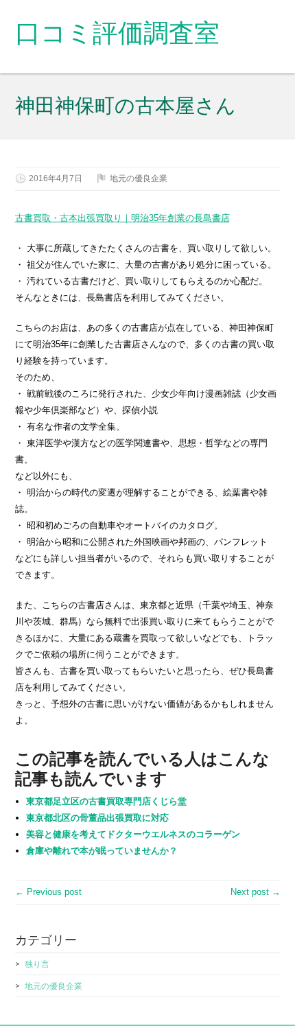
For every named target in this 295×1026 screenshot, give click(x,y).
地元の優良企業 (138, 178)
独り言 (37, 964)
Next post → (256, 892)
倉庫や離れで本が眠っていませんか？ (102, 851)
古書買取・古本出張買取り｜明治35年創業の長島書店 (122, 218)
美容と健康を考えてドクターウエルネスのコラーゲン (133, 834)
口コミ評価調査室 (117, 33)
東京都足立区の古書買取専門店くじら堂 (106, 801)
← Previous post (48, 892)
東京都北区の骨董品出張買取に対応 (97, 818)
